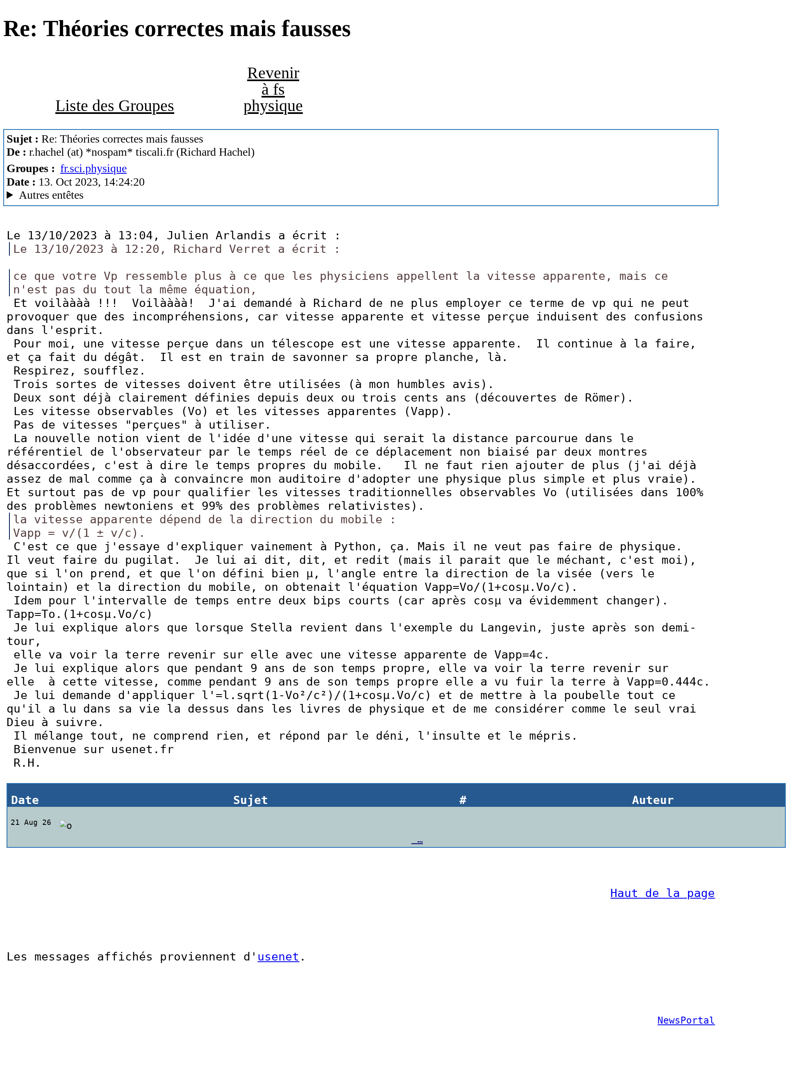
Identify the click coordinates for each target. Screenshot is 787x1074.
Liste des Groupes (114, 105)
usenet (278, 956)
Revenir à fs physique (273, 89)
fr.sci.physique (93, 168)
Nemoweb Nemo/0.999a (146, 195)
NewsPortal (686, 1020)
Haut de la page (662, 893)
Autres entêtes (51, 194)
